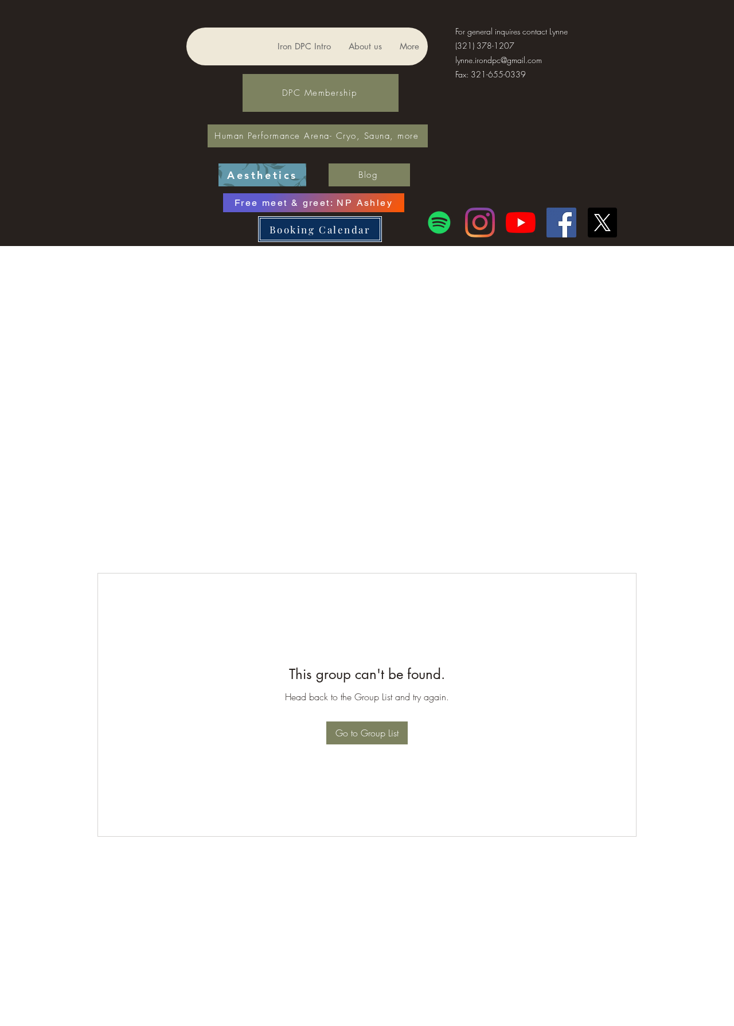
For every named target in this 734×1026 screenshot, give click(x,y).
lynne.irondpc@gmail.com (498, 59)
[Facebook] (561, 222)
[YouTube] (521, 222)
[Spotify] (439, 222)
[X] (602, 222)
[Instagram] (480, 222)
